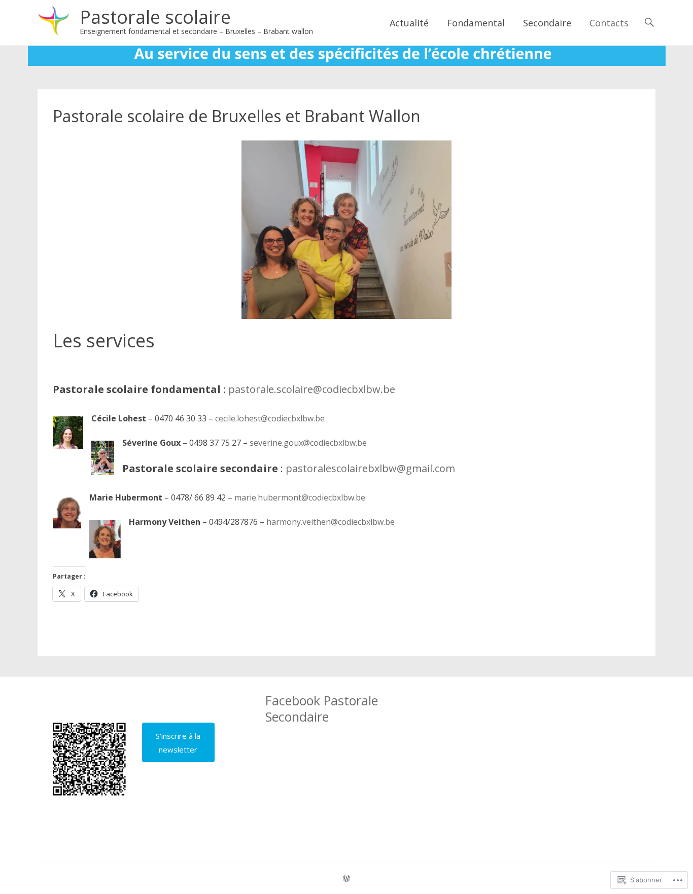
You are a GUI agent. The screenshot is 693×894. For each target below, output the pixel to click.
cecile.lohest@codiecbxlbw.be (270, 418)
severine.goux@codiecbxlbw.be (308, 442)
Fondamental (476, 23)
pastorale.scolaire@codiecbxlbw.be (311, 389)
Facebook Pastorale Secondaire (321, 708)
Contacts (609, 23)
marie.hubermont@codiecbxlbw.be (299, 497)
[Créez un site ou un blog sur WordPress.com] (346, 878)
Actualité (409, 23)
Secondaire (547, 23)
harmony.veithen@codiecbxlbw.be (330, 521)
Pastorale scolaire (155, 17)
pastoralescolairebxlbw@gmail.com (370, 468)
